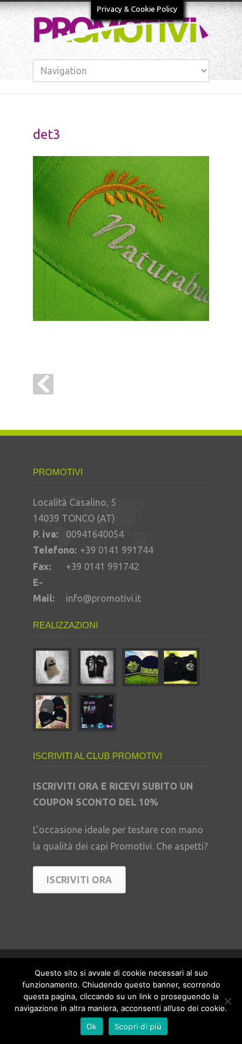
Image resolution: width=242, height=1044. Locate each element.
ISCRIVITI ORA (79, 879)
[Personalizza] (227, 1001)
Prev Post (43, 384)
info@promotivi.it (103, 598)
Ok (91, 1026)
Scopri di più (138, 1026)
